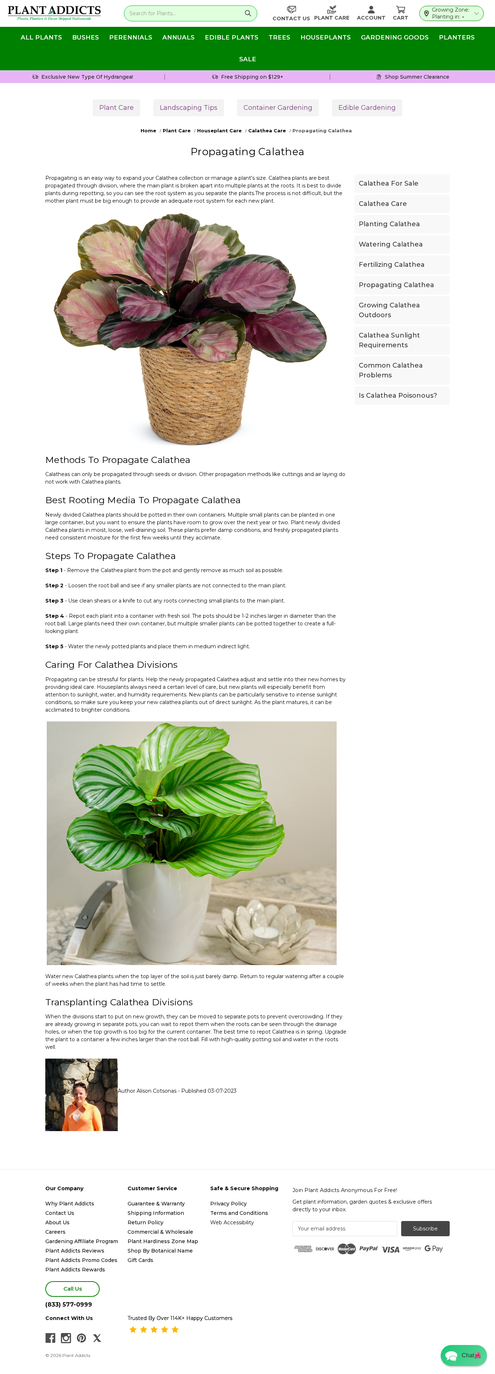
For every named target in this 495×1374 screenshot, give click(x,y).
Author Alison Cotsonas (147, 1091)
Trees (279, 37)
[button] (464, 1355)
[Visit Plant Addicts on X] (97, 1338)
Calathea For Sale (389, 183)
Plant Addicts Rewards (75, 1269)
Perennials (130, 37)
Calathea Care (383, 204)
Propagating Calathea (396, 285)
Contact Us (59, 1213)
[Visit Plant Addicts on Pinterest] (81, 1338)
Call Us (72, 1288)
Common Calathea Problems (391, 370)
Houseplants (325, 37)
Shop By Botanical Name (160, 1250)
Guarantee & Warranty (156, 1203)
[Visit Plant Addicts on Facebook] (50, 1338)
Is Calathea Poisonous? (398, 396)
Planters (457, 37)
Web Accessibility (232, 1222)
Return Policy (145, 1222)
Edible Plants (231, 37)
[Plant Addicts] (54, 13)
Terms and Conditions (239, 1213)
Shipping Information (156, 1213)
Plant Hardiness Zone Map (163, 1241)
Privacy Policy (228, 1203)
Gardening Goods (395, 37)
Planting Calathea (389, 224)
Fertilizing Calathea (392, 265)
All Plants (41, 37)
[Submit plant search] (248, 13)
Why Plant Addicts (69, 1203)
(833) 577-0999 (68, 1304)
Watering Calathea (391, 244)
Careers (55, 1232)
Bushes (85, 37)
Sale (247, 59)
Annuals (178, 37)
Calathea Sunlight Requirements (389, 340)
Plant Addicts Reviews (74, 1250)
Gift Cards (140, 1260)
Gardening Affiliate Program (81, 1241)
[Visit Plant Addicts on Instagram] (66, 1338)
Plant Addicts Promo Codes (81, 1260)
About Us (57, 1222)
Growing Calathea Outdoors (389, 310)
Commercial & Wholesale (160, 1232)
